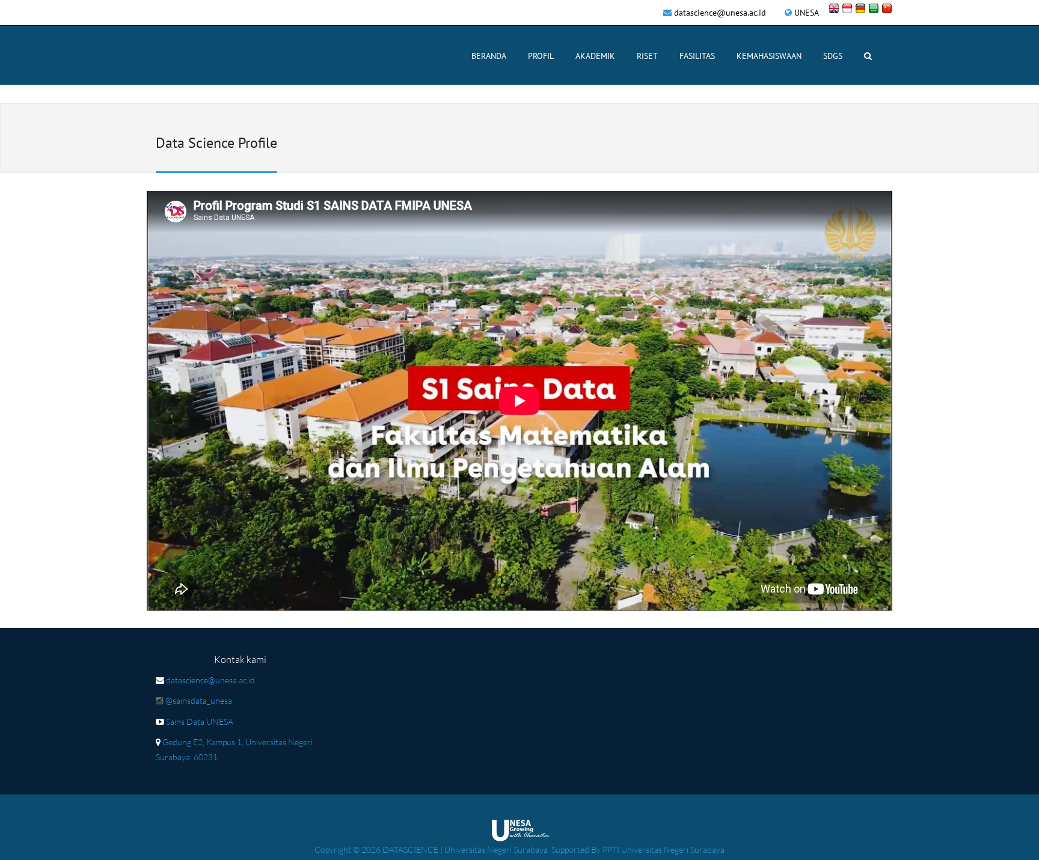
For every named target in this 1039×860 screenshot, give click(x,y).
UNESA (806, 12)
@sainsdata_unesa (198, 700)
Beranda (488, 55)
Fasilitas (697, 55)
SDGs (832, 55)
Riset (647, 55)
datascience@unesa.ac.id (720, 12)
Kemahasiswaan (769, 55)
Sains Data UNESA (199, 721)
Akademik (595, 55)
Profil (541, 55)
